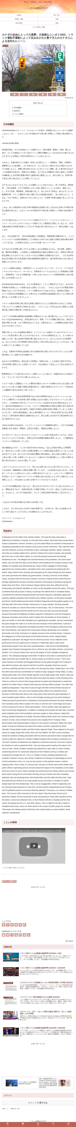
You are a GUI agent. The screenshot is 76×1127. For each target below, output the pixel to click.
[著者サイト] (3, 935)
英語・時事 (7, 881)
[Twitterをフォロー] (8, 935)
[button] (70, 707)
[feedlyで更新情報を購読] (24, 935)
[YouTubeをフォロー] (16, 935)
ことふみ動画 (18, 114)
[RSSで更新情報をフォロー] (28, 935)
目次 (35, 103)
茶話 (15, 881)
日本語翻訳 (18, 107)
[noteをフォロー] (20, 935)
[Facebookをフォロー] (12, 935)
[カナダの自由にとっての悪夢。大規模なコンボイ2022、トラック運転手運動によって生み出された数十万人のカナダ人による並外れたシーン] (33, 94)
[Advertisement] (38, 902)
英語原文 (17, 111)
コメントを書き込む (38, 1102)
